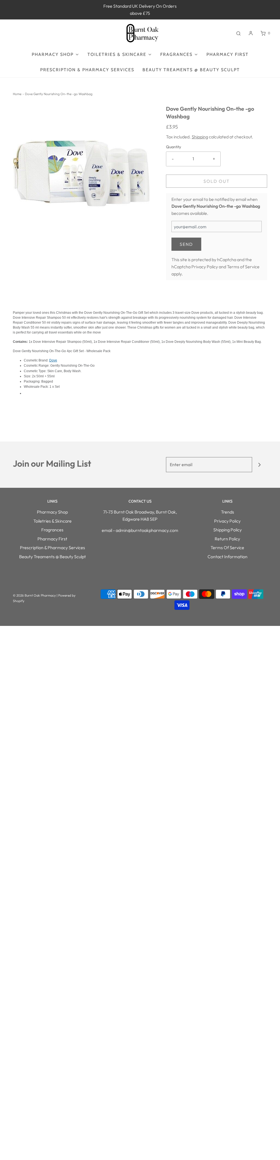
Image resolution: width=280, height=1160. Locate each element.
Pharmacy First (227, 54)
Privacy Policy (204, 266)
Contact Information (227, 556)
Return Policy (227, 538)
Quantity (173, 146)
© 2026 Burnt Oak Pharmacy (34, 595)
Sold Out (216, 181)
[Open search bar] (238, 33)
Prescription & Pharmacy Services (87, 69)
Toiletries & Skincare (52, 521)
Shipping (200, 136)
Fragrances (52, 529)
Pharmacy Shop (52, 512)
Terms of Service (243, 266)
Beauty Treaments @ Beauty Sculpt (191, 69)
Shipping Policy (227, 529)
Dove (53, 360)
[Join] (259, 464)
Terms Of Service (227, 547)
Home (17, 94)
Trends (227, 512)
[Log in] (250, 33)
